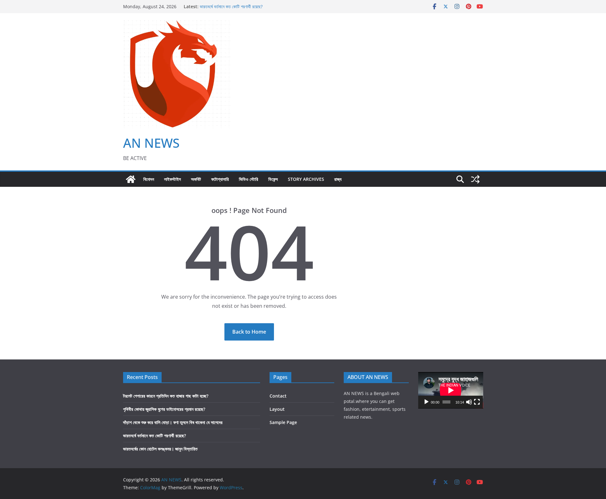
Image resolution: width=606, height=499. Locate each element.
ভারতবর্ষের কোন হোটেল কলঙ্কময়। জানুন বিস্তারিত (160, 449)
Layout (277, 409)
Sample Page (283, 422)
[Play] (426, 402)
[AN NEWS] (130, 179)
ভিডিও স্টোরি (248, 179)
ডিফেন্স (273, 179)
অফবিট (196, 179)
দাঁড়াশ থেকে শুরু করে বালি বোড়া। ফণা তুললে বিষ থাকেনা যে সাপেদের (173, 422)
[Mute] (469, 402)
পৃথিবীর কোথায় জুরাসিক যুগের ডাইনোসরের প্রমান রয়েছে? (164, 409)
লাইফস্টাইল (172, 179)
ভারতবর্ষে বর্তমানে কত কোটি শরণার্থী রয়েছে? (231, 6)
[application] (450, 390)
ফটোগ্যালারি (220, 179)
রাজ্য (338, 179)
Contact (278, 396)
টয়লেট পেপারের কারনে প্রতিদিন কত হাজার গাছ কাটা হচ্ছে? (165, 396)
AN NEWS (151, 143)
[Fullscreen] (477, 402)
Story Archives (306, 179)
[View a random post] (475, 179)
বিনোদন (148, 179)
